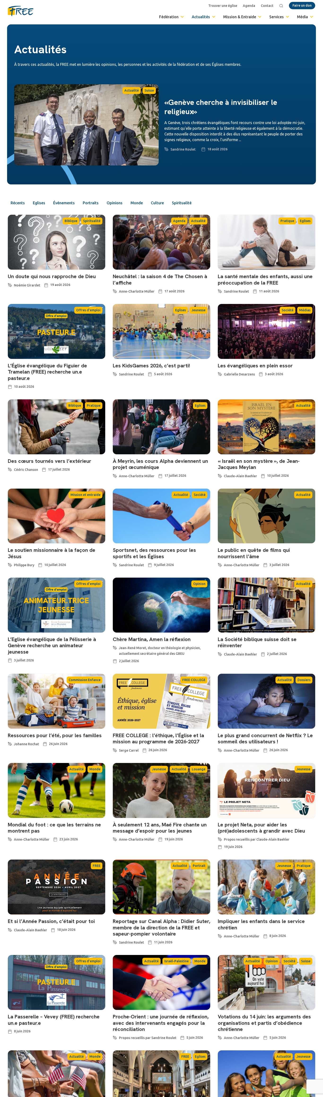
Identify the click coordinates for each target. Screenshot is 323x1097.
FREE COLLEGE (193, 680)
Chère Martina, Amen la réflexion (152, 639)
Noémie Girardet (27, 285)
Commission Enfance (84, 680)
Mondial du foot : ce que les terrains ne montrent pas (54, 827)
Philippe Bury (24, 565)
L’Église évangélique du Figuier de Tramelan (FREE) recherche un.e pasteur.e (47, 372)
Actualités (201, 17)
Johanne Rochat (26, 744)
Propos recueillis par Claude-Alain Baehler (256, 839)
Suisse (149, 90)
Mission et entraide (85, 495)
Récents (18, 203)
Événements (64, 203)
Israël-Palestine (176, 961)
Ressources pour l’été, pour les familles (55, 735)
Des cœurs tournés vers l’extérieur (49, 461)
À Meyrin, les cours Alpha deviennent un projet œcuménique (160, 464)
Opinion (199, 584)
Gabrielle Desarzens (239, 374)
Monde (137, 203)
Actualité (131, 90)
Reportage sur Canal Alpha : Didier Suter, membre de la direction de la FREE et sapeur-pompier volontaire (161, 927)
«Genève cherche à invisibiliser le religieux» (220, 106)
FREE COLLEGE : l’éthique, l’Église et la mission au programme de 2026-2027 (158, 738)
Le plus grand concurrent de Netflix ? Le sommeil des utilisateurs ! (265, 738)
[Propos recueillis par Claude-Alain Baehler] (220, 838)
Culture (157, 203)
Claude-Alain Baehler (240, 476)
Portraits (91, 203)
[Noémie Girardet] (10, 284)
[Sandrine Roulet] (166, 148)
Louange (198, 769)
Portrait (199, 866)
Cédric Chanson (26, 470)
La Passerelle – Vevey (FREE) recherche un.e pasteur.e (54, 1019)
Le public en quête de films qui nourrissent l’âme (254, 553)
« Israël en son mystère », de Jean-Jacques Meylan (259, 464)
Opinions (114, 203)
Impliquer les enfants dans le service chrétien (261, 924)
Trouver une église (222, 6)
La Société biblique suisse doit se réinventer (257, 642)
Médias (304, 310)
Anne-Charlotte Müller (136, 291)
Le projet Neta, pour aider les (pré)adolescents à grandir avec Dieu (261, 827)
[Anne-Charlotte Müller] (115, 290)
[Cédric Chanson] (10, 469)
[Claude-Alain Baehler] (220, 475)
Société (287, 310)
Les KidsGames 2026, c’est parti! (151, 365)
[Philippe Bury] (10, 564)
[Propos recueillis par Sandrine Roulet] (115, 1037)
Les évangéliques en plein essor (255, 365)
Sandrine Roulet (183, 149)
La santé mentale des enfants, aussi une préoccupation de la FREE (265, 279)
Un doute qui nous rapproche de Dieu (52, 276)
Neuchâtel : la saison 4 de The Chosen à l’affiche (160, 279)
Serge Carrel (129, 750)
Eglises (39, 203)
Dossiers (303, 680)
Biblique (71, 221)
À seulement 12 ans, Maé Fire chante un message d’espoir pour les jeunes (160, 827)
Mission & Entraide (239, 17)
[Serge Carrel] (115, 749)
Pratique (287, 221)
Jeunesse (198, 310)
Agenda (249, 6)
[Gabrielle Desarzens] (220, 373)
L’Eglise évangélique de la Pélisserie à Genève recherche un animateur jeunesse (52, 645)
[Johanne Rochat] (10, 743)
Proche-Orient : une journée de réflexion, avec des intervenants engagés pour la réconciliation (161, 1023)
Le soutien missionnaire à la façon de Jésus (51, 553)
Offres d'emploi (88, 310)
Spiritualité (182, 203)
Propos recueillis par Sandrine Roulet (147, 1038)
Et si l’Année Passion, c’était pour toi (51, 921)
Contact (267, 6)
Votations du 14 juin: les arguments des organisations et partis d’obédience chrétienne (264, 1023)
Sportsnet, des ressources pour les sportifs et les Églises (154, 553)
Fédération (169, 17)
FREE (96, 866)
